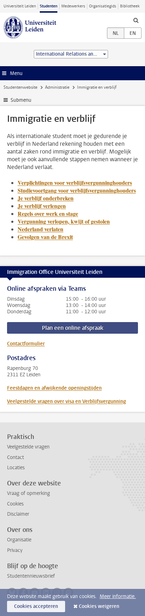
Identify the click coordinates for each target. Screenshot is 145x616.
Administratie (57, 87)
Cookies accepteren (36, 606)
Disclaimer (18, 514)
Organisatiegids (102, 6)
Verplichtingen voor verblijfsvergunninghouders (75, 182)
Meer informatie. (118, 596)
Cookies (15, 504)
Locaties (16, 467)
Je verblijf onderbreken (46, 198)
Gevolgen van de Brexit (45, 237)
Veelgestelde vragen (28, 447)
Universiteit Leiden (20, 6)
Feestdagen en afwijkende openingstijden (54, 388)
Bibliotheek (130, 6)
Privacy (15, 550)
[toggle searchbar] (135, 20)
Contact (15, 457)
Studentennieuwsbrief (31, 576)
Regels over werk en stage (48, 213)
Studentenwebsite (20, 87)
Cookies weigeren (99, 606)
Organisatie (19, 539)
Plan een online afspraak (72, 328)
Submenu (21, 100)
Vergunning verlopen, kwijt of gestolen (64, 221)
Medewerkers (73, 6)
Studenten (48, 6)
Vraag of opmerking (28, 493)
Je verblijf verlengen (42, 206)
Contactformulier (26, 343)
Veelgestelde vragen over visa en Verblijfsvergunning (66, 401)
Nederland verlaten (40, 229)
